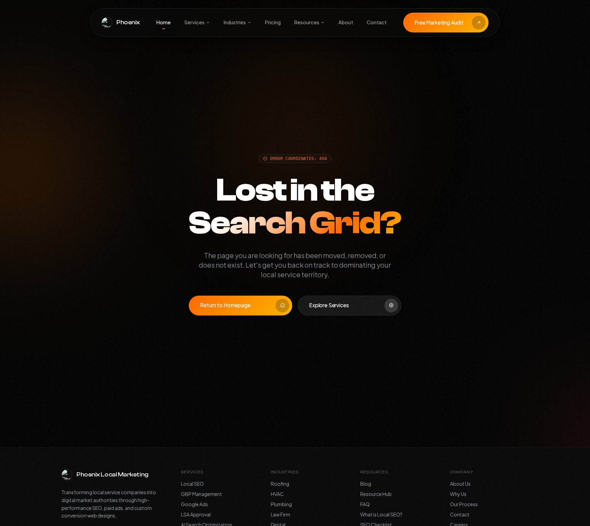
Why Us (458, 494)
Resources (306, 22)
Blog (365, 484)
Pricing (273, 22)
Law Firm (280, 514)
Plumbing (281, 504)
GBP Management (201, 494)
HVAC (277, 494)
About (345, 22)
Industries (235, 22)
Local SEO (192, 484)
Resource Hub (376, 494)
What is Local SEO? (381, 514)
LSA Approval (196, 514)
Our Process (464, 504)
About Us (460, 484)
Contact (377, 22)
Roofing (280, 484)
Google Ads (194, 504)
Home (163, 22)
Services (194, 22)
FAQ (365, 504)
